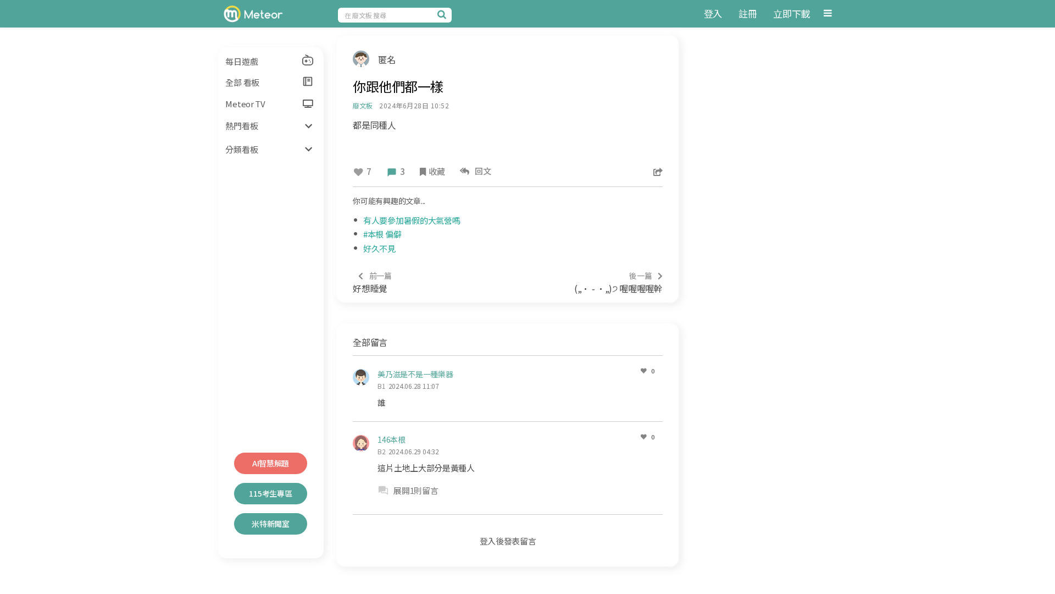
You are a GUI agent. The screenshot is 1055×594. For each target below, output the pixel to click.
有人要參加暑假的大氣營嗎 (411, 220)
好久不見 (379, 248)
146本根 (391, 439)
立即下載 (791, 13)
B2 (381, 451)
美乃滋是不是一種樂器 (415, 374)
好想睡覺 (372, 282)
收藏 (437, 171)
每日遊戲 (241, 61)
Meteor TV (245, 103)
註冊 (747, 13)
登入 (713, 13)
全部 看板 (242, 82)
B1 (381, 386)
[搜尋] (443, 14)
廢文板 (362, 105)
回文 (481, 171)
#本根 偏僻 (382, 234)
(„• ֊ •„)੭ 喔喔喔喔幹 (618, 282)
